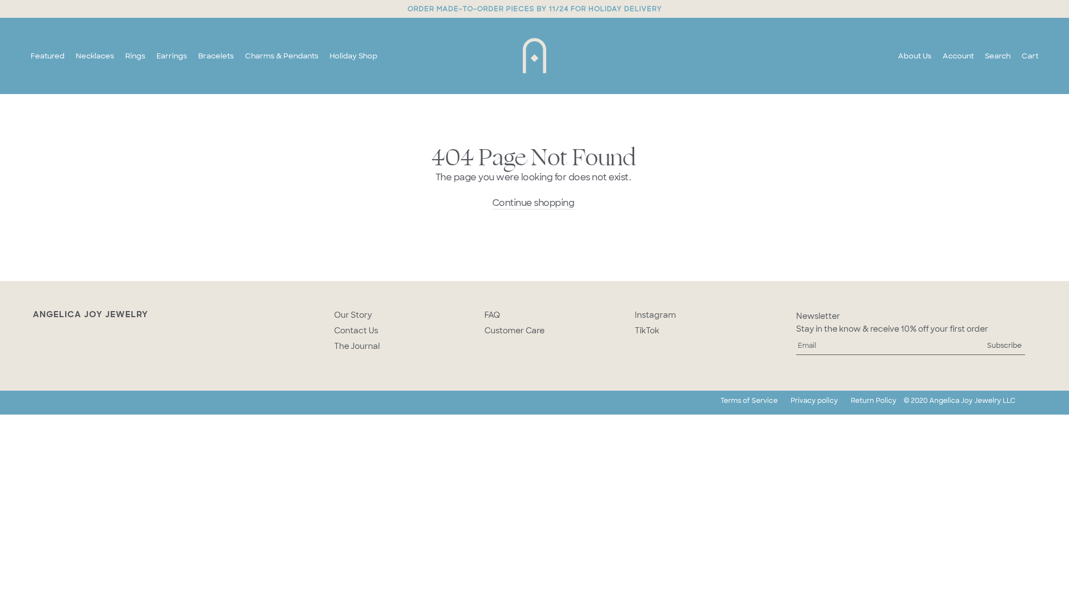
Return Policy (873, 400)
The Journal (357, 346)
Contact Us (356, 331)
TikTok (647, 331)
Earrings (171, 56)
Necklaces (95, 56)
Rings (135, 56)
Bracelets (216, 56)
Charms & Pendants (281, 56)
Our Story (353, 315)
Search (998, 56)
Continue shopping (533, 203)
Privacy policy (814, 400)
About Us (914, 56)
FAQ (492, 315)
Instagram (655, 315)
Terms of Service (749, 400)
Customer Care (514, 331)
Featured (48, 56)
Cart (1030, 56)
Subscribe (1004, 345)
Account (958, 56)
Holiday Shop (353, 56)
